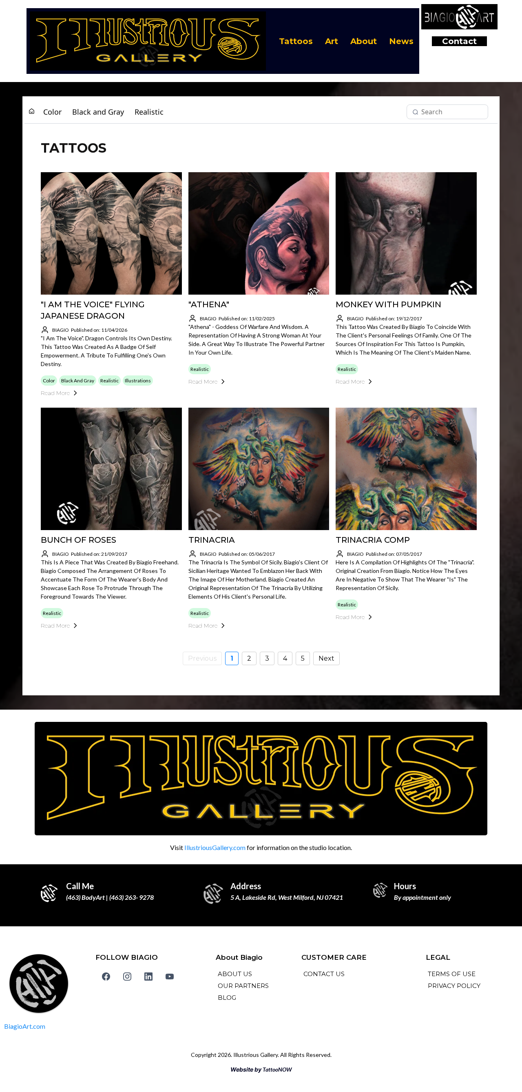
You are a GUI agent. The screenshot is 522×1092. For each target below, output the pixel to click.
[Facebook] (106, 976)
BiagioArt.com (24, 1026)
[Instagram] (127, 976)
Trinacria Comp (373, 540)
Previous (202, 658)
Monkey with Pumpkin (388, 304)
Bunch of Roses (78, 540)
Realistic (149, 112)
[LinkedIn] (148, 976)
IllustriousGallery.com (215, 847)
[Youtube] (169, 976)
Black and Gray (98, 112)
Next (326, 658)
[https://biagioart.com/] (48, 983)
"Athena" (208, 304)
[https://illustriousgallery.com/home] (148, 41)
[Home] (32, 111)
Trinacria (211, 540)
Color (52, 112)
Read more (55, 393)
